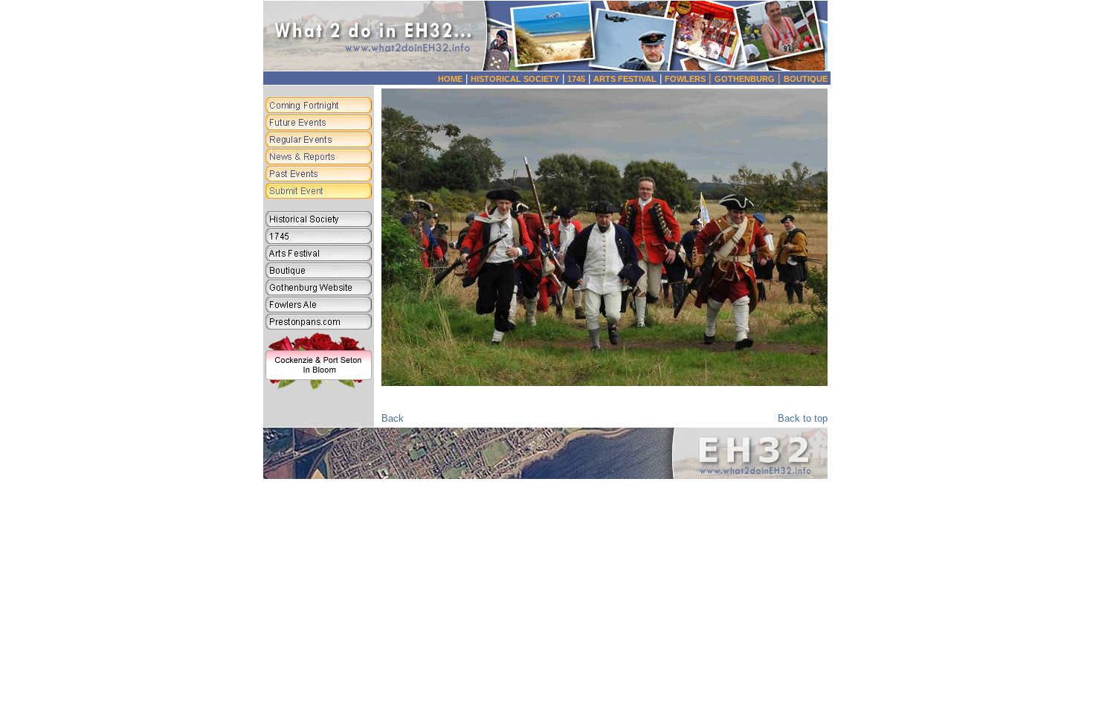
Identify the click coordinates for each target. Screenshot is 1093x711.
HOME (450, 78)
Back (392, 418)
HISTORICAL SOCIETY (515, 78)
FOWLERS (690, 78)
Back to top (803, 418)
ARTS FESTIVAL (625, 78)
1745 (576, 78)
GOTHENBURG (749, 78)
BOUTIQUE (806, 78)
